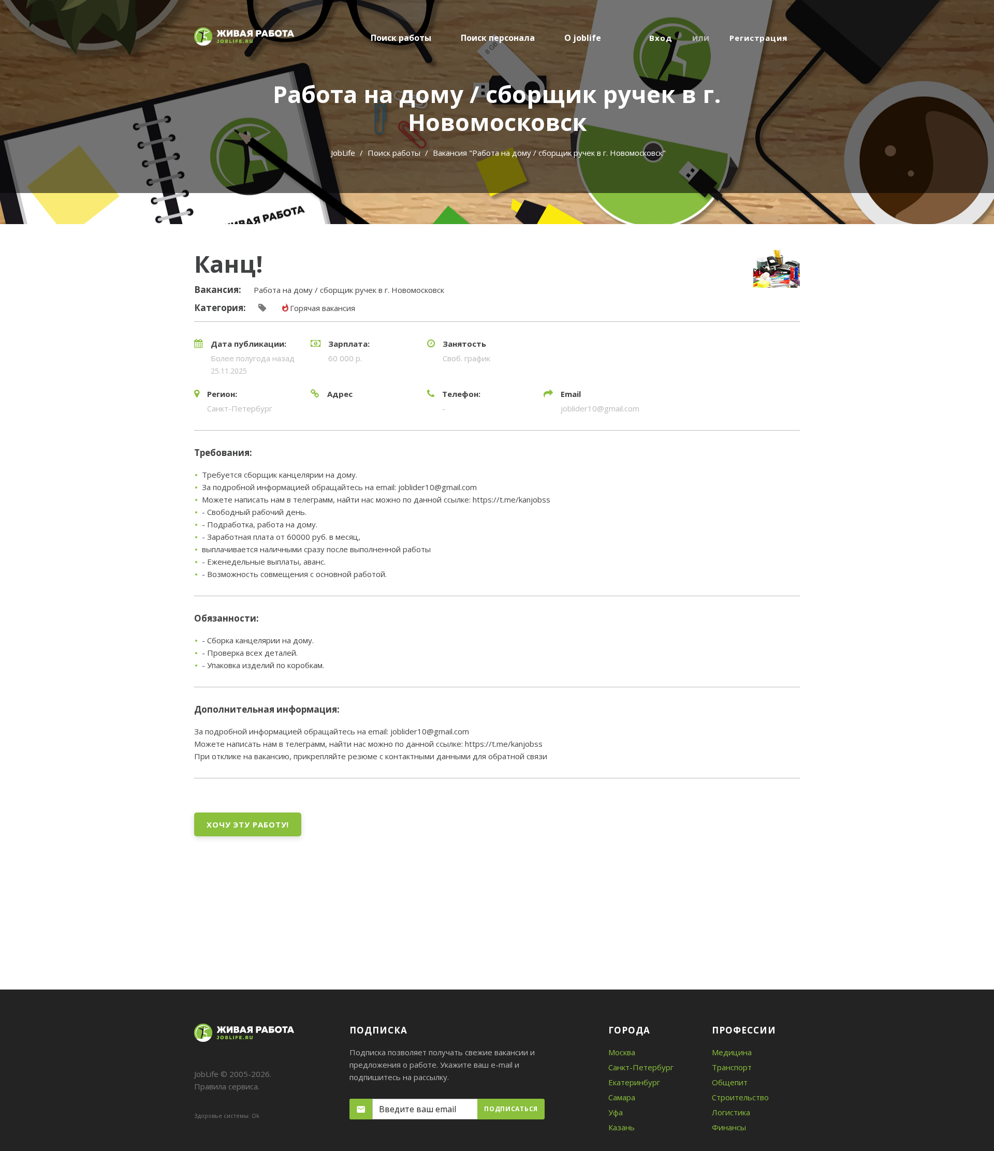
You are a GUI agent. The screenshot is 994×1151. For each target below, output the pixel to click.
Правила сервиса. (226, 1086)
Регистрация (758, 38)
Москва (621, 1052)
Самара (621, 1097)
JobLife (343, 152)
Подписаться (511, 1108)
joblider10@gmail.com (600, 408)
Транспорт (732, 1067)
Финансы (729, 1127)
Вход (661, 38)
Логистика (731, 1112)
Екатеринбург (634, 1082)
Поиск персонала (498, 37)
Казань (621, 1127)
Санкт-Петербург (641, 1067)
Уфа (615, 1112)
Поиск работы (401, 37)
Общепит (730, 1082)
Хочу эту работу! (248, 824)
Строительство (740, 1097)
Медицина (732, 1052)
